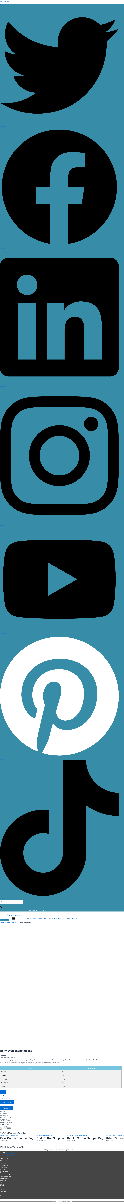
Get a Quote (6, 1108)
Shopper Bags (9, 922)
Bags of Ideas (4, 1)
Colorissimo (3, 1191)
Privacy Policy (68, 1201)
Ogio (1, 1196)
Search (2, 899)
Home (2, 922)
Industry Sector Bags (5, 1174)
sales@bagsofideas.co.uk (47, 911)
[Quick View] (1, 1142)
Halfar (1, 1187)
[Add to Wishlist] (3, 1092)
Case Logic (2, 1189)
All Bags (2, 1183)
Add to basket (7, 1102)
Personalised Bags (4, 1178)
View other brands (4, 1198)
